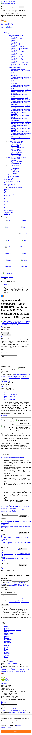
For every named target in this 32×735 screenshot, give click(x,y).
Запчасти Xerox (16, 155)
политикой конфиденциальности (19, 378)
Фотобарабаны (12, 174)
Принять (16, 731)
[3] (5, 385)
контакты (8, 450)
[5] (8, 385)
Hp (5, 650)
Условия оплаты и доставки (12, 630)
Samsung (6, 655)
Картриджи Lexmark (17, 46)
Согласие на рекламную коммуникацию (13, 671)
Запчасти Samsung (16, 152)
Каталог (6, 32)
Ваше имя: (4, 578)
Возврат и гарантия (14, 181)
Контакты (7, 195)
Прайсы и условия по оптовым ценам (12, 457)
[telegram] (11, 27)
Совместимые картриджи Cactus (21, 77)
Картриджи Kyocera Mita (18, 45)
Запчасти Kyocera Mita (18, 147)
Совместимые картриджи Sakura (21, 85)
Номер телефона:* (6, 580)
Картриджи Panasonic (17, 51)
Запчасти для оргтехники (15, 141)
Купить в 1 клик (6, 335)
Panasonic (7, 653)
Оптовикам (11, 186)
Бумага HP (14, 160)
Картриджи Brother (17, 37)
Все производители (7, 277)
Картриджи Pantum (17, 53)
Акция (10, 34)
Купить (3, 379)
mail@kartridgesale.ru (7, 24)
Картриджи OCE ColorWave (19, 48)
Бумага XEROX (16, 163)
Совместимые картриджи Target (21, 133)
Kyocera (6, 652)
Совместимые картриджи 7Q (20, 98)
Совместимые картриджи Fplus (20, 109)
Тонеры (10, 166)
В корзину (5, 333)
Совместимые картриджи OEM (20, 123)
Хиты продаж (8, 633)
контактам (4, 415)
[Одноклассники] (4, 296)
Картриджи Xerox (16, 61)
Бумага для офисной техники (17, 157)
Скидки (6, 634)
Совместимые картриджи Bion (20, 99)
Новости (7, 189)
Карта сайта (7, 642)
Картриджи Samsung (17, 56)
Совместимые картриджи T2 (20, 131)
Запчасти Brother (16, 142)
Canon (6, 647)
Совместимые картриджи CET (20, 101)
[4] (6, 385)
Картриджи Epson (16, 40)
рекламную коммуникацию (16, 376)
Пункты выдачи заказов (15, 187)
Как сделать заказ (9, 183)
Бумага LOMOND (16, 162)
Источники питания (14, 165)
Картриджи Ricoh (16, 54)
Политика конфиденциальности (10, 668)
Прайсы (6, 191)
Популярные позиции (14, 178)
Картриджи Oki (16, 50)
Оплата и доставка (10, 184)
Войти (3, 714)
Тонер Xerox (15, 171)
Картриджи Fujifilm (17, 42)
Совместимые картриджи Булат (21, 90)
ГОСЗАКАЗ (8, 639)
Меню (6, 201)
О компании (8, 179)
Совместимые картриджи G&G (20, 110)
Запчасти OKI (15, 149)
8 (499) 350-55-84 (12, 661)
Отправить (4, 587)
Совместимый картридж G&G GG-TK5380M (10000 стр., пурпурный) (14, 510)
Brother (6, 645)
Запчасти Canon (16, 144)
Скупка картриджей (10, 194)
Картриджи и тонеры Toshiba (20, 62)
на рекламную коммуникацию (15, 584)
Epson (6, 649)
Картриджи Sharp (16, 58)
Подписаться (4, 604)
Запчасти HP (15, 146)
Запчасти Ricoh (16, 150)
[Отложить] (2, 519)
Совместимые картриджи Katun (21, 122)
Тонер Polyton (15, 170)
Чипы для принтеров (14, 176)
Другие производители (18, 69)
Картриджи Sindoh (17, 59)
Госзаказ (6, 192)
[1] (1, 385)
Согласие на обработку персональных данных (15, 669)
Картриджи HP (16, 43)
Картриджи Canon (16, 38)
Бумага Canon (15, 158)
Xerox (6, 657)
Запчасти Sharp (16, 154)
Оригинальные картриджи (16, 35)
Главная (6, 626)
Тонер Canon (15, 168)
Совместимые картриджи (15, 67)
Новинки (7, 631)
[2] (3, 385)
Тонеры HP (14, 173)
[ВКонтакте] (2, 296)
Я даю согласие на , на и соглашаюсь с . (15, 376)
